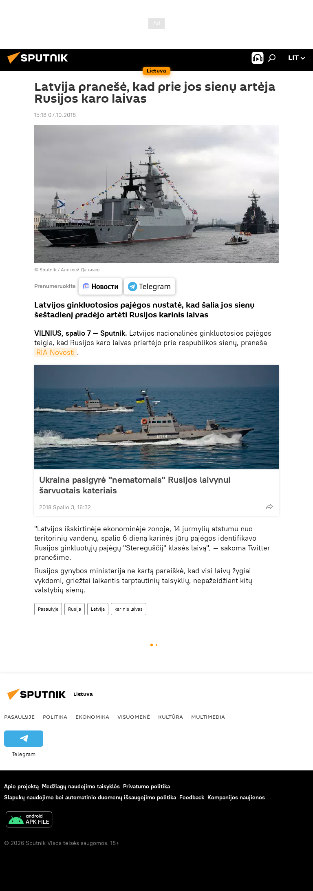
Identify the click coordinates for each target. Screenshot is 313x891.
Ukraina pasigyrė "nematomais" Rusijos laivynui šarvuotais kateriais (135, 484)
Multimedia (208, 716)
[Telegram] (149, 286)
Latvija (98, 609)
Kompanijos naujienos (236, 797)
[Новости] (100, 286)
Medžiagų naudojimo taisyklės (81, 786)
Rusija (74, 609)
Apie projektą (21, 786)
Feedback (191, 797)
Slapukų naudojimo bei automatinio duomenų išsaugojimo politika (90, 797)
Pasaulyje (48, 609)
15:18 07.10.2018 (55, 115)
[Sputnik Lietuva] (40, 64)
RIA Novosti (55, 352)
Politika (55, 716)
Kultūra (170, 716)
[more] (269, 506)
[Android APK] (29, 820)
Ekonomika (92, 716)
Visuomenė (133, 716)
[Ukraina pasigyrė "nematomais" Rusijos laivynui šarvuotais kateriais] (156, 417)
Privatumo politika (146, 786)
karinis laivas (129, 609)
